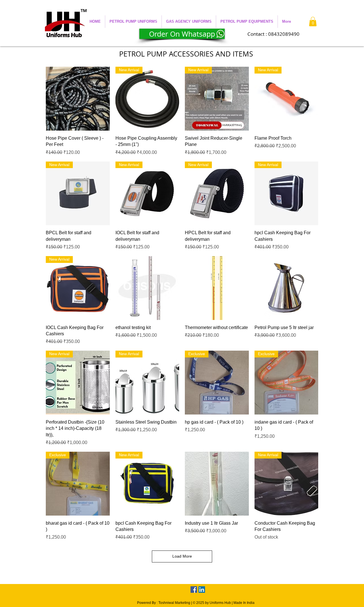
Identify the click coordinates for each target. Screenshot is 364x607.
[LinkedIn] (201, 589)
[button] (133, 21)
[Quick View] (78, 99)
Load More (182, 556)
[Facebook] (194, 589)
